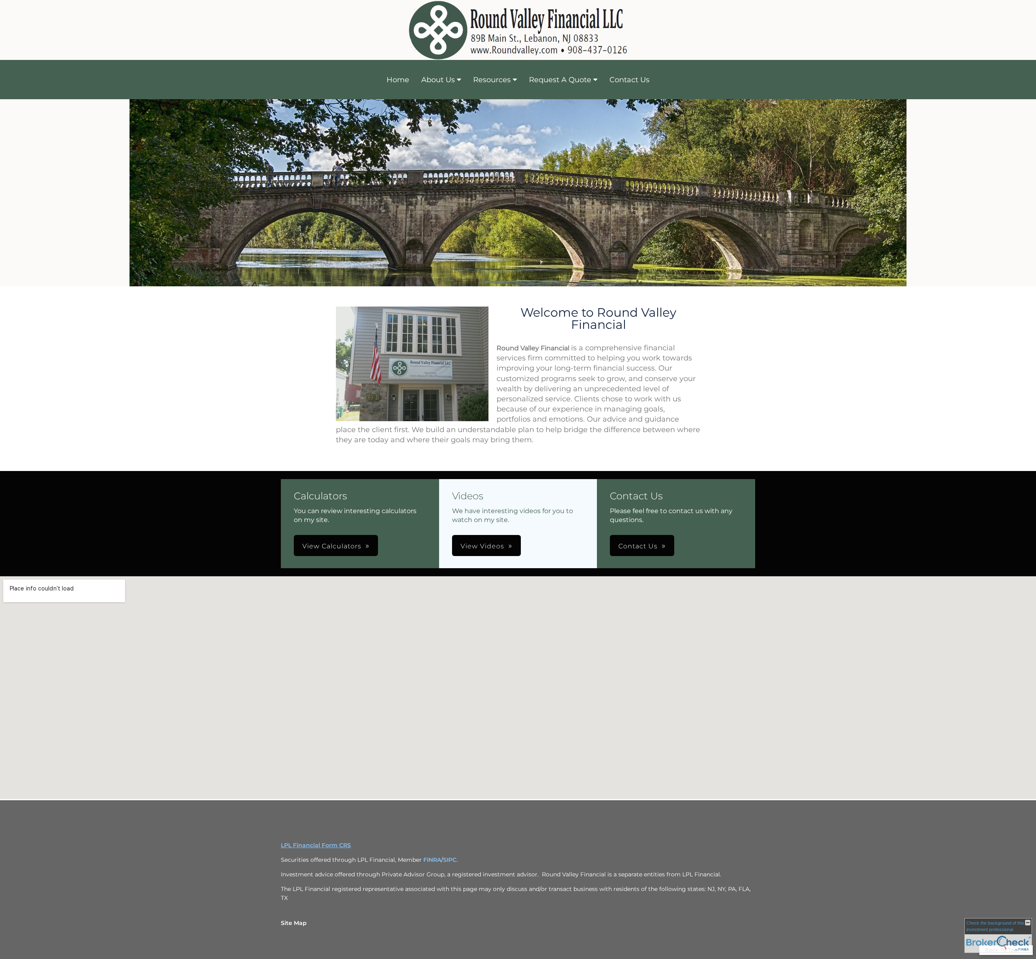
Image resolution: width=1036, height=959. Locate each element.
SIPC (449, 859)
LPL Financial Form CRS (316, 845)
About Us (438, 79)
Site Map (294, 923)
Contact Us (629, 79)
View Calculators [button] (331, 546)
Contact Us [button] (638, 546)
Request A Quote (560, 79)
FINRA (432, 859)
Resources (492, 79)
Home (397, 79)
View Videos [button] (482, 546)
